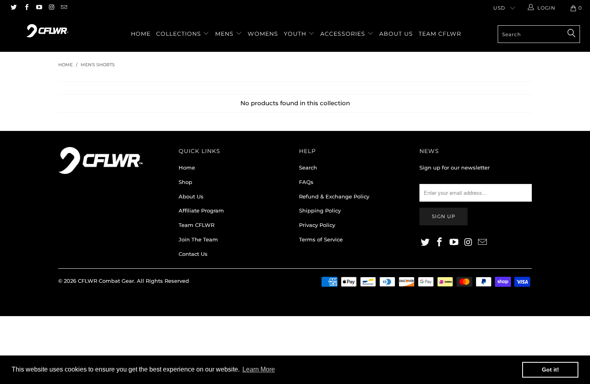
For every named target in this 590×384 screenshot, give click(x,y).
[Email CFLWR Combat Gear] (63, 8)
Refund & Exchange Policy (334, 196)
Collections (179, 33)
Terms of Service (321, 239)
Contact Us (193, 254)
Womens (263, 33)
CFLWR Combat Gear (106, 281)
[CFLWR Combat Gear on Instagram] (51, 8)
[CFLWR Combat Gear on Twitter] (13, 8)
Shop (185, 182)
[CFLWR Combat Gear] (47, 30)
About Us (396, 33)
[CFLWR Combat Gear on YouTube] (38, 8)
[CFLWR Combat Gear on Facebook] (25, 8)
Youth (296, 33)
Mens (225, 33)
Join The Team (198, 239)
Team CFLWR (440, 33)
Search (308, 167)
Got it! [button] (550, 369)
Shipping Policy (320, 210)
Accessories (343, 33)
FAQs (306, 182)
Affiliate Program (201, 210)
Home (141, 33)
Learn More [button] (258, 369)
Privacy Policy (317, 225)
